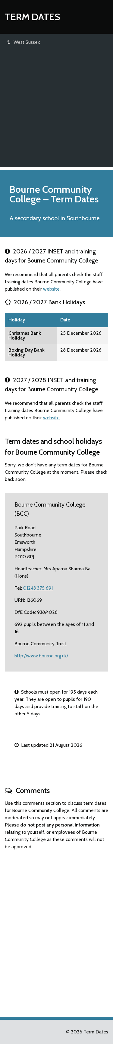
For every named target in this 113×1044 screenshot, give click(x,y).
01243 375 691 (38, 588)
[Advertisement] (56, 110)
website (51, 289)
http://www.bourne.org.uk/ (41, 656)
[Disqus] (56, 930)
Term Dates (32, 17)
